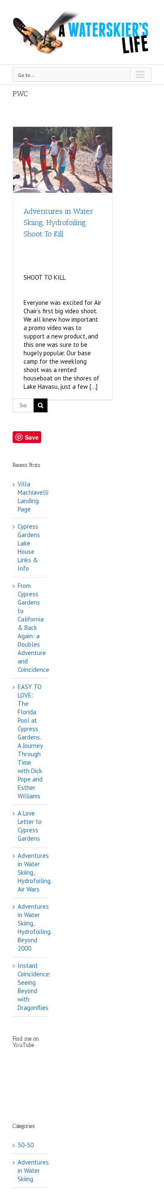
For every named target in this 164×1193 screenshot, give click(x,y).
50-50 (26, 1145)
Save (32, 437)
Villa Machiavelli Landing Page (33, 496)
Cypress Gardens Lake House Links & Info (29, 547)
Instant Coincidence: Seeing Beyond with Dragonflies (34, 987)
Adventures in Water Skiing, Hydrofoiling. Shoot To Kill (58, 223)
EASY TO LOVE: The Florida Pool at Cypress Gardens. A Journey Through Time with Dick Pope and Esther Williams (30, 741)
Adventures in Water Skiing (30, 1170)
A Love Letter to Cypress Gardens (30, 825)
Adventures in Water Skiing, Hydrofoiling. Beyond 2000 (34, 927)
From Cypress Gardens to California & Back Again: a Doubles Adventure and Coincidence (33, 628)
